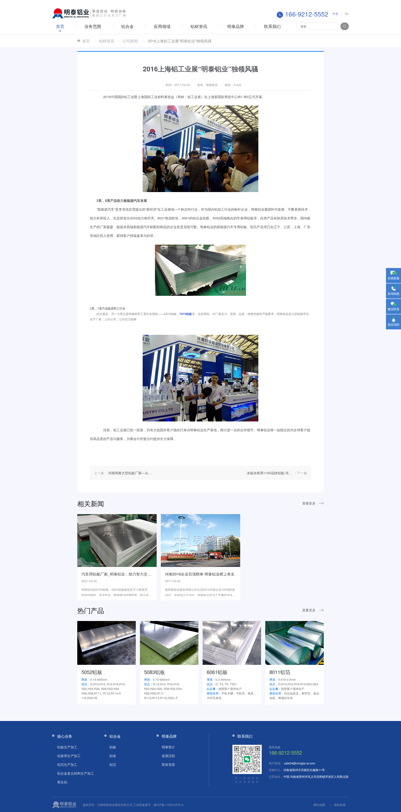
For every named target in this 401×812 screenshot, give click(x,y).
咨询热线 (393, 293)
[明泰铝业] (90, 13)
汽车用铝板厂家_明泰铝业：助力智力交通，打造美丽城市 (129, 574)
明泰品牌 (235, 26)
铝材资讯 (198, 26)
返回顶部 (393, 324)
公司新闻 (130, 40)
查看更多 (309, 503)
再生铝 (62, 782)
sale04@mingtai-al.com (299, 763)
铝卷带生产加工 (69, 755)
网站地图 (319, 805)
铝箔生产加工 (67, 764)
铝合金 (127, 26)
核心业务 (64, 736)
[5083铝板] (169, 642)
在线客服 (393, 278)
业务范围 (92, 26)
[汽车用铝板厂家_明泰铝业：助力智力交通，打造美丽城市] (117, 540)
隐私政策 (340, 805)
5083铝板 (154, 671)
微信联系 (393, 309)
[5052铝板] (106, 642)
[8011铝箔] (294, 642)
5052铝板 (91, 671)
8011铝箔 (279, 671)
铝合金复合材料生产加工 (75, 773)
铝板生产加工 (67, 747)
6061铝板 (217, 671)
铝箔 (112, 764)
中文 (335, 13)
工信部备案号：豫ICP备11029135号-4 (158, 805)
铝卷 (112, 755)
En (347, 13)
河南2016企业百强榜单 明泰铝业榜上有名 (200, 574)
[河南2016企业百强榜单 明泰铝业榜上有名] (200, 540)
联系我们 (272, 26)
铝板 (112, 747)
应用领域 (162, 26)
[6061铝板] (232, 642)
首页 (60, 26)
